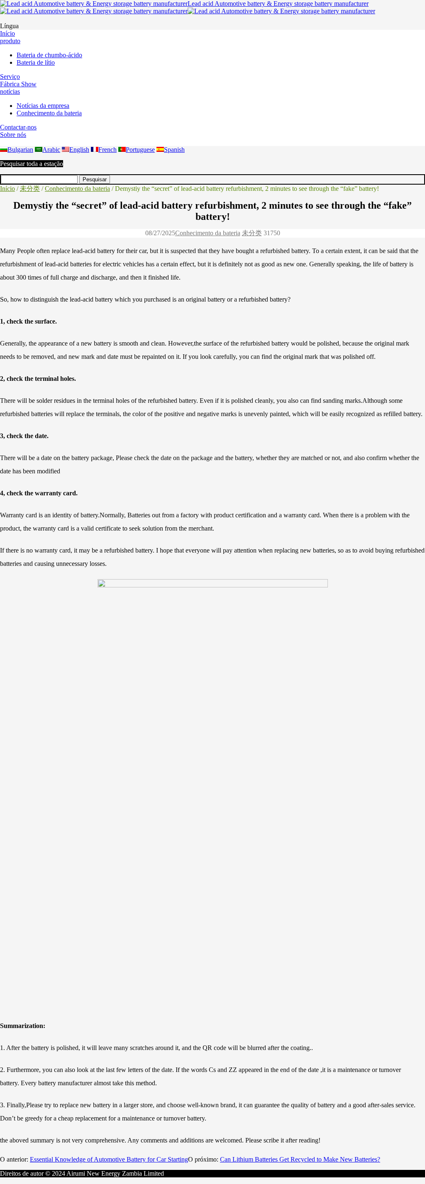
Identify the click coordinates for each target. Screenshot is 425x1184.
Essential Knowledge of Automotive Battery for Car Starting (109, 1159)
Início (7, 188)
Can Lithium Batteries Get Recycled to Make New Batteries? (300, 1159)
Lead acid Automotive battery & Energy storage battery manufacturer (278, 3)
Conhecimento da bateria (77, 188)
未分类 (30, 188)
